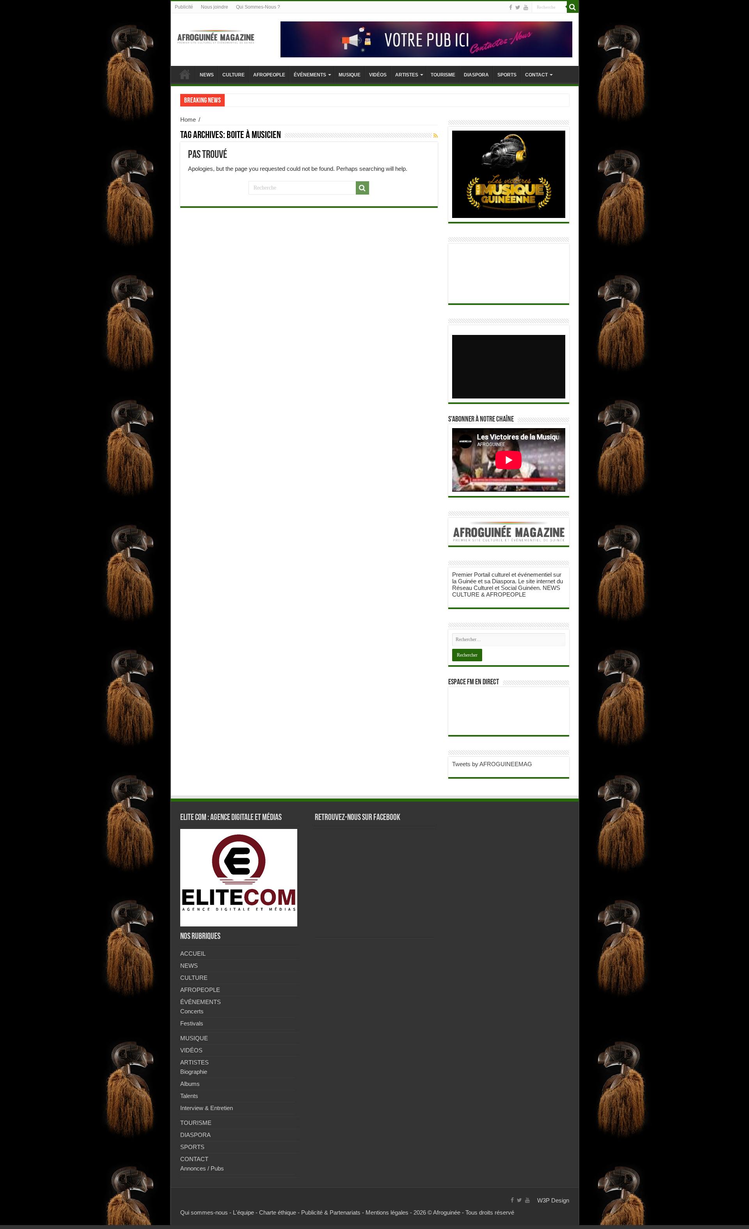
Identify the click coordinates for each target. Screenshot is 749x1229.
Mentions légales (387, 1212)
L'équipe (243, 1212)
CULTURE (233, 75)
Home (188, 119)
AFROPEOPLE (269, 75)
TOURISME (443, 75)
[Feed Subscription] (435, 136)
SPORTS (506, 75)
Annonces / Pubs (202, 1168)
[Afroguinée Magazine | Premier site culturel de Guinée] (216, 35)
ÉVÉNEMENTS (310, 75)
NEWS (207, 75)
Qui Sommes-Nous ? (258, 7)
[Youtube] (526, 7)
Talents (189, 1096)
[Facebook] (510, 7)
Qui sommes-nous (204, 1212)
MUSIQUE (349, 75)
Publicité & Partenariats (330, 1212)
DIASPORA (476, 75)
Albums (190, 1083)
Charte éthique (277, 1212)
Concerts (192, 1011)
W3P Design (553, 1200)
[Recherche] (573, 7)
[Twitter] (518, 7)
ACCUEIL (185, 74)
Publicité (184, 7)
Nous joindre (214, 7)
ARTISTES (406, 75)
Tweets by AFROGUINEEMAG (492, 764)
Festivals (191, 1023)
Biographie (193, 1071)
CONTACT (536, 75)
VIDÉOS (378, 75)
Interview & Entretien (206, 1108)
